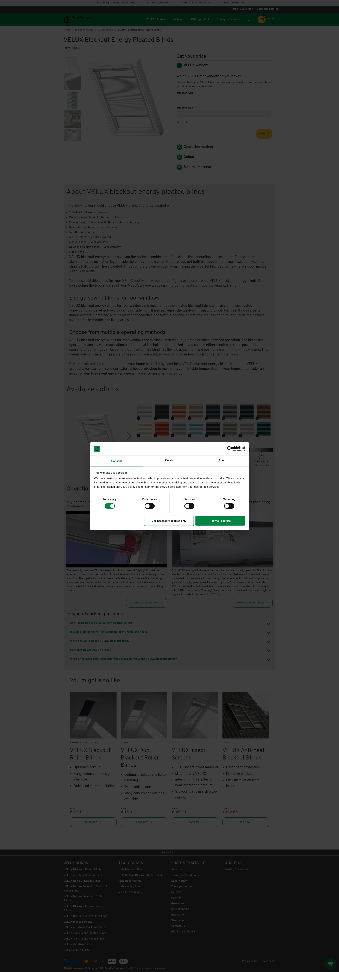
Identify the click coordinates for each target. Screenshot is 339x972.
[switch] (150, 506)
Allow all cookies (220, 520)
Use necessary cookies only (168, 520)
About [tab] (222, 460)
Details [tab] (169, 460)
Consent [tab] (116, 460)
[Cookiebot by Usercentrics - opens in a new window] (229, 448)
